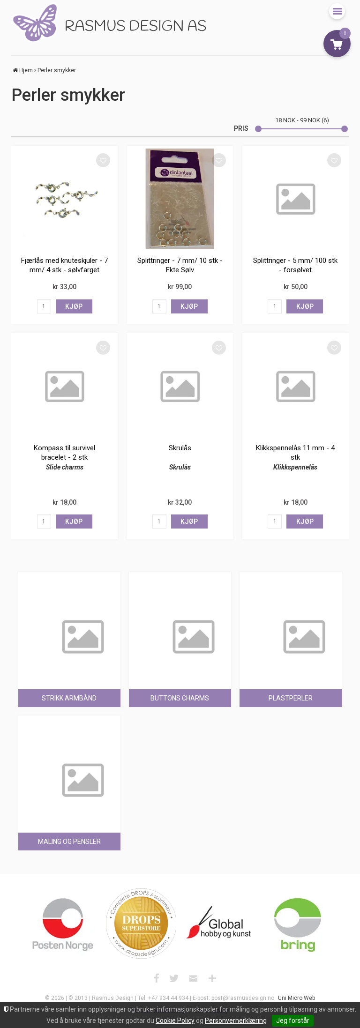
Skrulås (180, 448)
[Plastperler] (291, 623)
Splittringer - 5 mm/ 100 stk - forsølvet (295, 265)
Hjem (26, 70)
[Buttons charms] (180, 623)
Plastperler (291, 698)
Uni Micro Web (296, 998)
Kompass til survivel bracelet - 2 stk (64, 453)
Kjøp (73, 306)
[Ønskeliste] (103, 160)
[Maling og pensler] (69, 766)
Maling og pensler (69, 841)
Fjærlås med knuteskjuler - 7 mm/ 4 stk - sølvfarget (64, 265)
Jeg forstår (292, 1020)
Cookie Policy (175, 1020)
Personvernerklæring (236, 1020)
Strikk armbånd (69, 698)
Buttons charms (179, 698)
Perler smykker (57, 70)
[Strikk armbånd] (69, 623)
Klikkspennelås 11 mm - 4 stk (295, 453)
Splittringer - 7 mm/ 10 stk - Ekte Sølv (180, 265)
